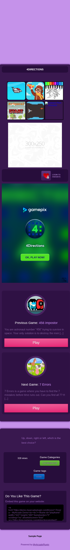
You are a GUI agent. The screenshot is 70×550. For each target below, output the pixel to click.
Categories (35, 43)
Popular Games (35, 53)
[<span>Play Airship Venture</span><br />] (16, 91)
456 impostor (48, 323)
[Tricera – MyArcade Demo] (35, 14)
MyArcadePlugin (41, 544)
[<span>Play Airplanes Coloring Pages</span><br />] (54, 91)
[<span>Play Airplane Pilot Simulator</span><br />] (54, 110)
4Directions (35, 69)
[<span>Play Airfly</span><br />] (35, 110)
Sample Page (35, 536)
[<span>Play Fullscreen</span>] (25, 175)
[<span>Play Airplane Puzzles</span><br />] (35, 91)
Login (45, 53)
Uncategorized (50, 463)
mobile (39, 477)
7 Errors (45, 384)
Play (36, 342)
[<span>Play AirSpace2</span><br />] (16, 110)
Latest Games (26, 53)
